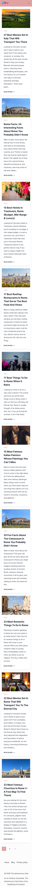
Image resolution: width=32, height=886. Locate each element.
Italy (5, 31)
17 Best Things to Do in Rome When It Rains (15, 381)
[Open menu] (28, 3)
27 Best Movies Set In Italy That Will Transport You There (16, 38)
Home (6, 862)
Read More (9, 92)
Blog (13, 862)
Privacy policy (22, 862)
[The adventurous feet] (5, 3)
